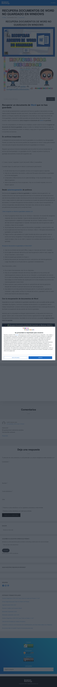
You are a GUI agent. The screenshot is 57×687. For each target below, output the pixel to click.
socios (16, 334)
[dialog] (28, 343)
